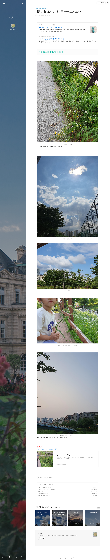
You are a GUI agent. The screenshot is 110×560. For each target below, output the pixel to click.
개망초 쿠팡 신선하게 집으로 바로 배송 (51, 39)
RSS (16, 556)
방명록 (10, 556)
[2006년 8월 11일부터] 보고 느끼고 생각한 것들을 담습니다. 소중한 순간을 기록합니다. (58, 535)
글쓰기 (3, 556)
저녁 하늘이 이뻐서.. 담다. (43, 495)
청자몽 (13, 18)
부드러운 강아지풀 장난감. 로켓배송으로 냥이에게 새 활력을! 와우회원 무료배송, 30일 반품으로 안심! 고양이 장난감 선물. (62, 30)
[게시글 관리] (45, 477)
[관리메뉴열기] (107, 3)
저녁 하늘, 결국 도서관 (42, 493)
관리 (22, 556)
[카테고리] (4, 3)
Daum (67, 558)
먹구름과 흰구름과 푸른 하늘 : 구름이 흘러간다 (47, 489)
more (98, 507)
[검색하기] (22, 3)
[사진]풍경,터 (40, 484)
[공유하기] (43, 477)
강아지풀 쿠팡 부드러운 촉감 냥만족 (50, 27)
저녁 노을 (40, 491)
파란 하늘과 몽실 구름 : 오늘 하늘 (44, 487)
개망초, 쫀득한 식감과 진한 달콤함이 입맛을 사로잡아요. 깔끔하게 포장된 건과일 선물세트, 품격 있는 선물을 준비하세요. (67, 42)
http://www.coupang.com (45, 25)
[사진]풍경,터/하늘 (40, 8)
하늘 (45, 484)
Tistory (76, 558)
